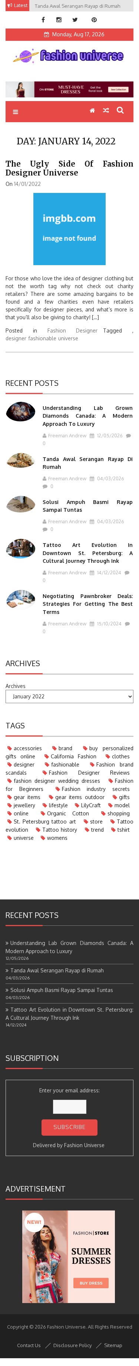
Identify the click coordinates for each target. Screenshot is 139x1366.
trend (97, 829)
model (122, 805)
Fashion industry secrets (96, 789)
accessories (28, 748)
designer (16, 338)
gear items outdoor (80, 797)
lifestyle (58, 805)
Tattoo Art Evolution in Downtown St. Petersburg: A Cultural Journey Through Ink (88, 553)
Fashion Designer (72, 330)
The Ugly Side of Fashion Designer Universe (69, 168)
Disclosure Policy (72, 1345)
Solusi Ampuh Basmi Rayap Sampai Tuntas (61, 990)
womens (57, 838)
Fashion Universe (84, 1145)
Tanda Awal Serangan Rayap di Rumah (57, 970)
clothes (121, 756)
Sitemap (113, 1345)
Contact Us (29, 1345)
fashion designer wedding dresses (57, 781)
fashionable (42, 338)
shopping (118, 813)
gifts (124, 797)
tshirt (124, 829)
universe (68, 338)
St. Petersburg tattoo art (45, 821)
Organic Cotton (68, 813)
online (21, 813)
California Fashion (73, 756)
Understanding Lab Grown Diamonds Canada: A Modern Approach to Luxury (88, 416)
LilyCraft (91, 805)
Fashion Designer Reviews (89, 772)
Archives (16, 686)
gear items (27, 797)
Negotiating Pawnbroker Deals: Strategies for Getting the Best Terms (88, 604)
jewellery (24, 805)
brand (65, 748)
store (96, 821)
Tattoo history (59, 829)
